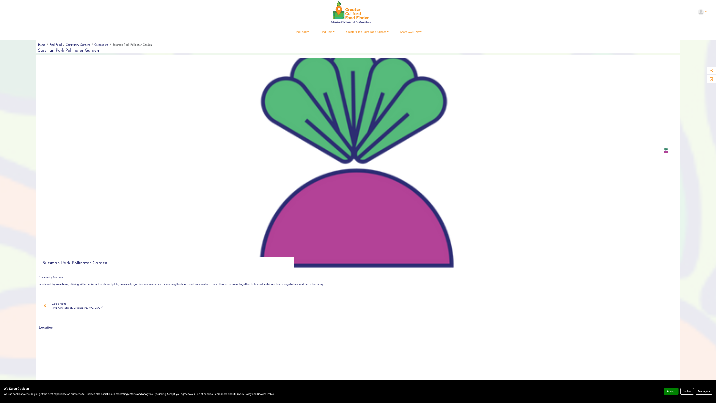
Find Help (326, 32)
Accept (671, 391)
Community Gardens (78, 45)
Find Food (300, 32)
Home (41, 45)
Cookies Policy (265, 394)
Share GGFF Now (411, 32)
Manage (703, 391)
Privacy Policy (243, 394)
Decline (687, 391)
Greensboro (101, 45)
